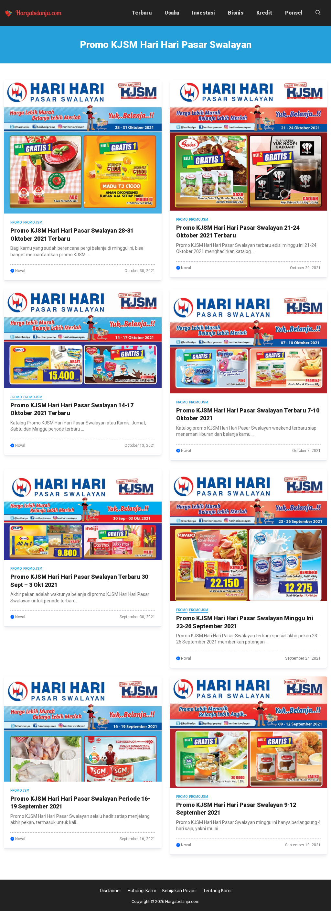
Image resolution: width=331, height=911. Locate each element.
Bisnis (235, 13)
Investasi (203, 13)
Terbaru (142, 13)
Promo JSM (32, 222)
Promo (16, 222)
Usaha (172, 13)
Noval (20, 271)
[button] (318, 13)
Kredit (264, 13)
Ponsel (294, 13)
